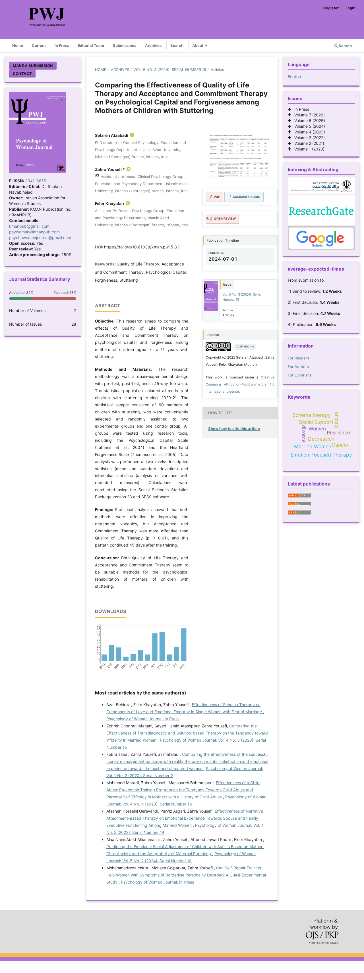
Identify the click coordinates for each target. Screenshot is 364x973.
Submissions (124, 45)
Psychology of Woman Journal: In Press (142, 718)
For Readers (298, 358)
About (198, 45)
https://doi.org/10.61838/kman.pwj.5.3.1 (142, 246)
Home (17, 45)
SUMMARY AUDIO (246, 197)
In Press (62, 45)
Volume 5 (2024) (308, 126)
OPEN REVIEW (225, 219)
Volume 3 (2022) (308, 137)
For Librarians (300, 375)
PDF (217, 197)
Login (350, 8)
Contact (22, 73)
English (294, 76)
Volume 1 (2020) (307, 149)
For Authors (298, 366)
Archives (153, 45)
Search (176, 45)
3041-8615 (35, 180)
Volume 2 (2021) (307, 143)
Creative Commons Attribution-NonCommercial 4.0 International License (240, 384)
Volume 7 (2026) (308, 114)
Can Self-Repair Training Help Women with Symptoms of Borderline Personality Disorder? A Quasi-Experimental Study (186, 874)
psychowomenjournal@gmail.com (40, 237)
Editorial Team (91, 45)
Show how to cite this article (234, 428)
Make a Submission (33, 65)
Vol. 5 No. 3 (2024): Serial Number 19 (169, 69)
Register (331, 8)
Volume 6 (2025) (308, 120)
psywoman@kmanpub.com (34, 231)
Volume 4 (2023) (308, 131)
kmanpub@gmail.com (29, 226)
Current (39, 45)
